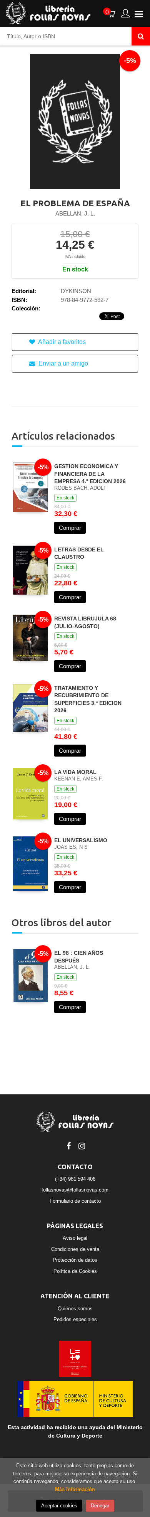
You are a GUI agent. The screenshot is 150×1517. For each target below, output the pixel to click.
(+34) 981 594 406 (75, 1179)
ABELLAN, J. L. (75, 213)
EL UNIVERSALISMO (80, 840)
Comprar (70, 527)
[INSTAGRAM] (81, 1145)
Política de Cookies (75, 1271)
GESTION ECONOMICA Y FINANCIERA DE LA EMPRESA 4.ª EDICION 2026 (90, 473)
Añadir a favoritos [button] (61, 342)
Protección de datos (75, 1260)
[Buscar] (141, 36)
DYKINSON (76, 291)
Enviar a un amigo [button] (62, 363)
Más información (75, 1489)
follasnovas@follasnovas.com (75, 1190)
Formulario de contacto (75, 1201)
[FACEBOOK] (68, 1145)
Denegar (100, 1506)
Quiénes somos (75, 1308)
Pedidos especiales (75, 1319)
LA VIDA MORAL (75, 772)
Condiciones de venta (75, 1249)
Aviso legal (75, 1238)
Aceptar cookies (59, 1506)
